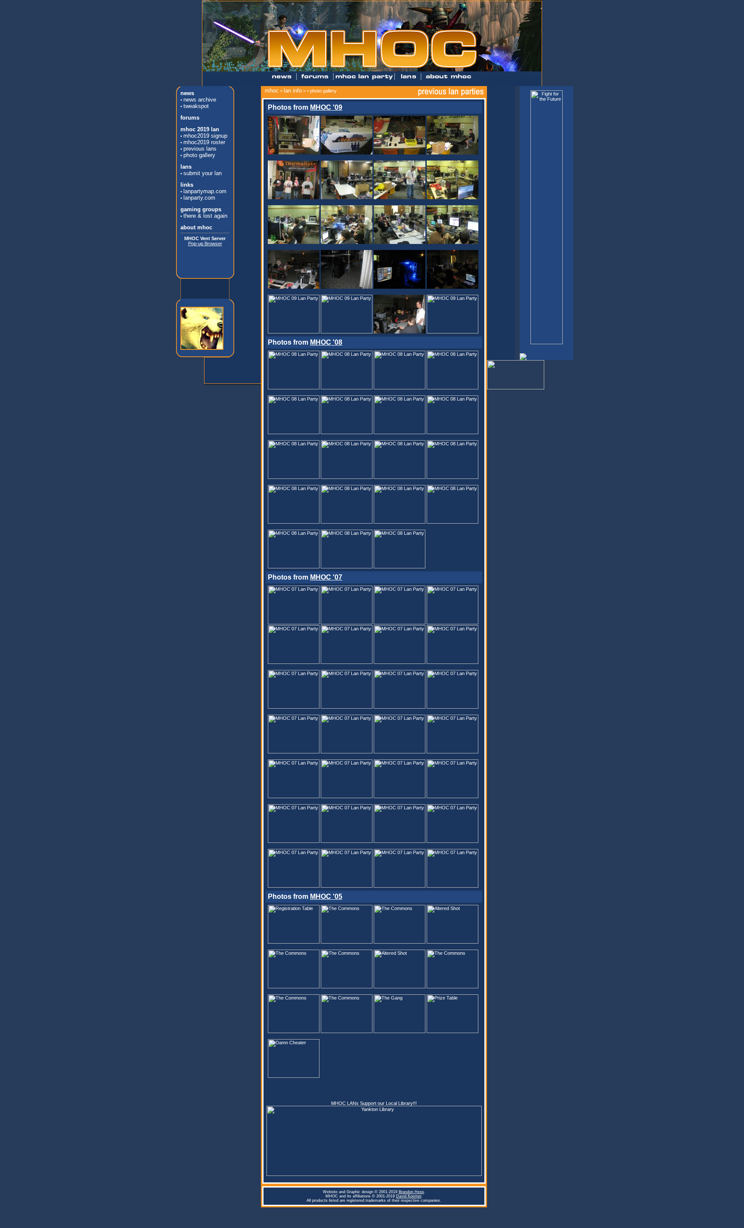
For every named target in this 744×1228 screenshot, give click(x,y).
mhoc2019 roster (204, 142)
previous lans (200, 148)
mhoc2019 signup (205, 136)
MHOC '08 (326, 342)
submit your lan (202, 173)
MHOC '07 (326, 577)
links (186, 185)
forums (189, 117)
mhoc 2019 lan (199, 129)
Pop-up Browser (205, 243)
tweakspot (196, 106)
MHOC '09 (326, 107)
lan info (293, 90)
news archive (199, 99)
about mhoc (196, 227)
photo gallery (199, 155)
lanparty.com (199, 197)
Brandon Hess (411, 1192)
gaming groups (200, 209)
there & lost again (205, 216)
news (187, 93)
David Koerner (409, 1196)
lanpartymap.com (204, 191)
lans (186, 167)
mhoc (272, 90)
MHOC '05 (326, 896)
